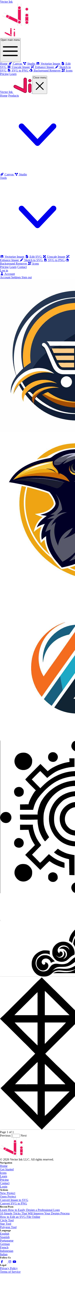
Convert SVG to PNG (13, 1203)
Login (3, 1186)
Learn (13, 74)
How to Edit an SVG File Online (20, 1216)
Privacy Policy (9, 1268)
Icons (35, 263)
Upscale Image (56, 256)
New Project (7, 1193)
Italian (4, 1254)
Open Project (8, 1196)
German (5, 1244)
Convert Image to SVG (14, 1200)
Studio (22, 174)
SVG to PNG (56, 260)
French (4, 1247)
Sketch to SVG (33, 260)
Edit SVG (35, 256)
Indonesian (6, 1250)
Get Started (7, 1169)
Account (9, 273)
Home (4, 63)
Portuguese (6, 1240)
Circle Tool (7, 1220)
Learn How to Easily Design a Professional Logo (30, 1210)
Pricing (4, 74)
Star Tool (5, 1223)
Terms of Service (10, 1271)
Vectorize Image (14, 256)
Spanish (5, 1237)
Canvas (9, 174)
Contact (22, 267)
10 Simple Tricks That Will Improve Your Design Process (35, 1213)
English (4, 1233)
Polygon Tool (8, 1227)
